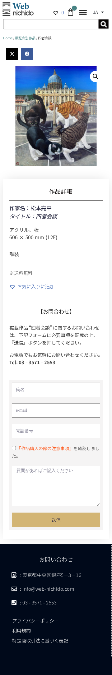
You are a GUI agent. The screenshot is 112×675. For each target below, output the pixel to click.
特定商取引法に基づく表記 (40, 640)
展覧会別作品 (25, 37)
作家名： (19, 208)
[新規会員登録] (56, 27)
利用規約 (21, 630)
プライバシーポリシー (35, 620)
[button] (83, 12)
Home (7, 37)
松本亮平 (41, 208)
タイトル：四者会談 (33, 216)
